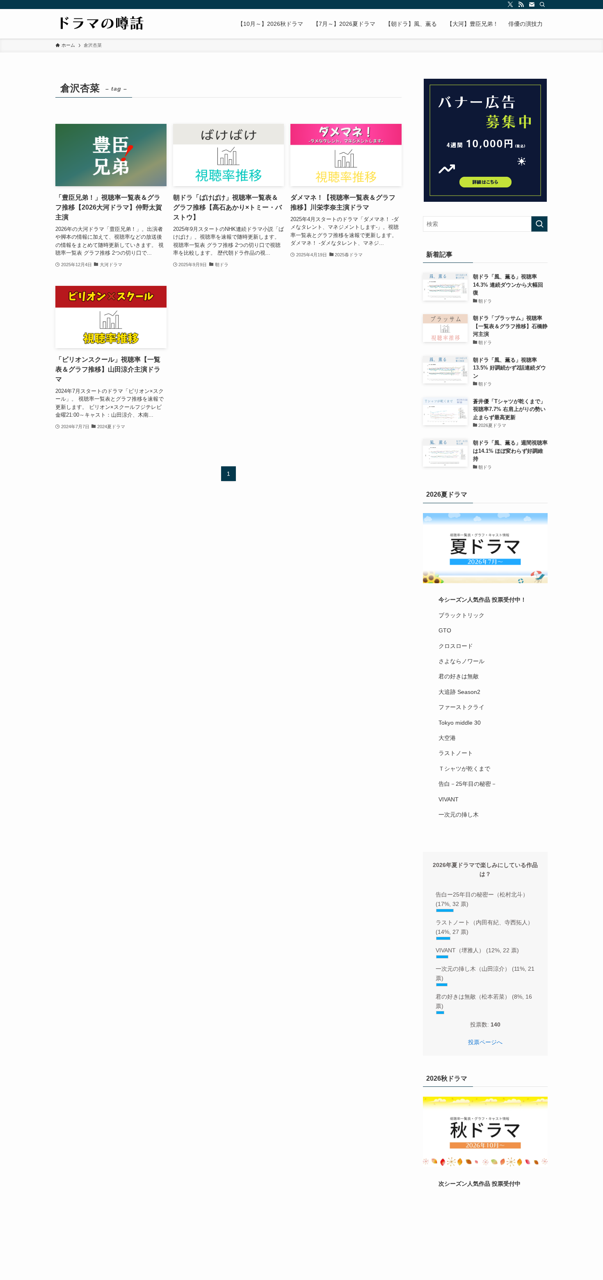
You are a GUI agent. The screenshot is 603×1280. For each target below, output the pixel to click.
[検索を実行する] (539, 224)
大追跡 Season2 (459, 692)
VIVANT (449, 799)
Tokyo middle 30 (460, 722)
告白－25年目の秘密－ (468, 783)
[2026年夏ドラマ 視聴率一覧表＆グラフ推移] (485, 548)
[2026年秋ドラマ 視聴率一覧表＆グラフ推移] (485, 1132)
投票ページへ (485, 1042)
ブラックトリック (461, 615)
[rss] (521, 4)
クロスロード (456, 646)
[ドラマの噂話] (100, 24)
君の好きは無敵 (459, 676)
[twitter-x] (510, 4)
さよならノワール (461, 661)
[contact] (531, 4)
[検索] (542, 4)
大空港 (447, 738)
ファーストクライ (461, 707)
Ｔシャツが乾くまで (464, 768)
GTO (445, 630)
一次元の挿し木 (459, 814)
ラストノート (456, 753)
